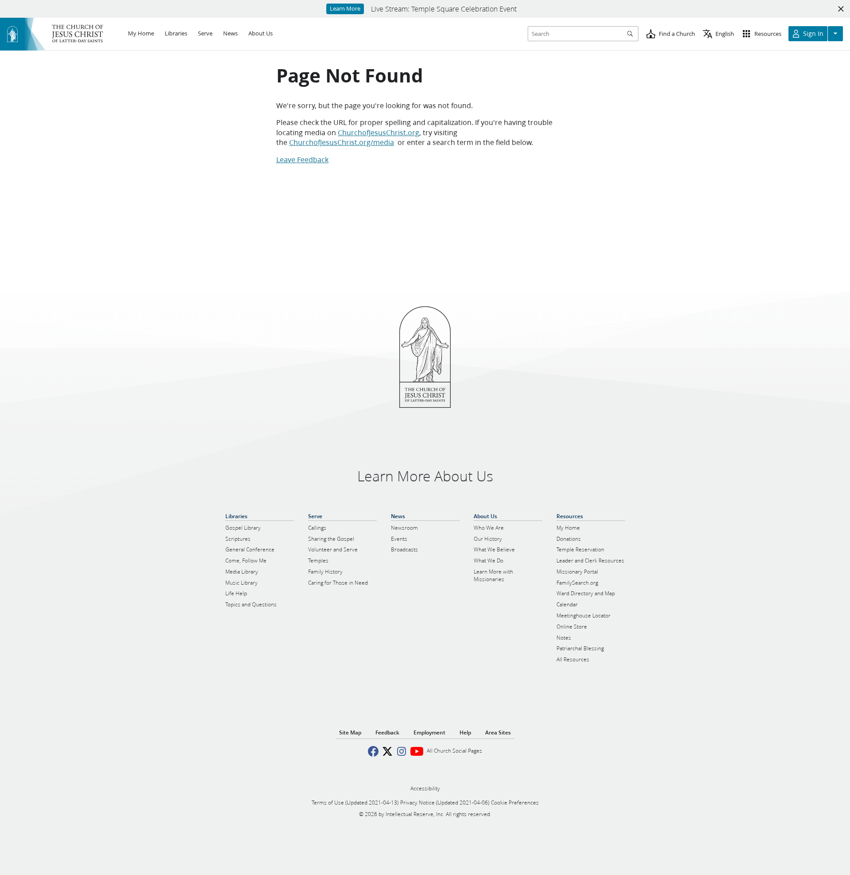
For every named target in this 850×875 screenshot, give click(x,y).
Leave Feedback (302, 159)
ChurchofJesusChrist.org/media (341, 142)
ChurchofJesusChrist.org (378, 132)
